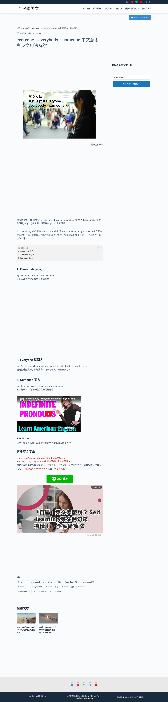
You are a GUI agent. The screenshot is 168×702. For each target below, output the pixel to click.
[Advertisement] (60, 68)
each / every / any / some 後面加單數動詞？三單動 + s (45, 461)
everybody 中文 (37, 582)
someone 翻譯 (56, 591)
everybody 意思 (71, 582)
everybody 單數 (54, 582)
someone (82, 587)
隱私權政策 (120, 697)
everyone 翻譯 (68, 587)
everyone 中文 (36, 587)
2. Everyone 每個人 (26, 255)
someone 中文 (24, 591)
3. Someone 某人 (25, 258)
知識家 (38, 696)
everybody (22, 582)
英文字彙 (86, 8)
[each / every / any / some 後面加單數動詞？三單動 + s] (48, 618)
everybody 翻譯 (87, 582)
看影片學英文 (131, 8)
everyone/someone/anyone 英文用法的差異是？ (42, 458)
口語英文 (118, 8)
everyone (22, 587)
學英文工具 (146, 8)
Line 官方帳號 (58, 468)
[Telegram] (146, 2)
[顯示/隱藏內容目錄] (97, 248)
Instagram (40, 468)
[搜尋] (150, 2)
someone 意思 (40, 591)
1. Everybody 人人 (25, 251)
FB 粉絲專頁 (27, 468)
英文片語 (97, 8)
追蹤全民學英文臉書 (141, 18)
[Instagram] (132, 2)
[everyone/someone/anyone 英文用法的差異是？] (26, 618)
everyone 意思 (52, 587)
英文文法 (108, 8)
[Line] (136, 2)
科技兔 (43, 696)
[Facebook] (127, 2)
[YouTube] (141, 2)
